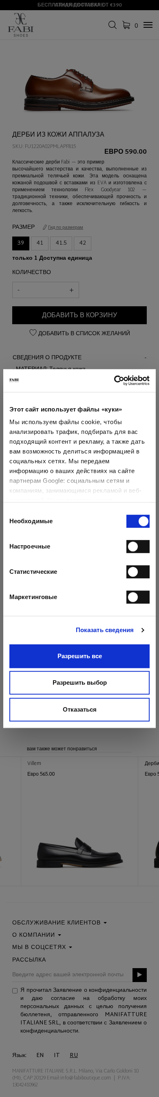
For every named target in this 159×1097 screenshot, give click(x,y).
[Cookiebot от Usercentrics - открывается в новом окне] (114, 380)
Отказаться (80, 709)
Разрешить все (79, 655)
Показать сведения (105, 629)
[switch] (138, 546)
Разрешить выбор (80, 682)
